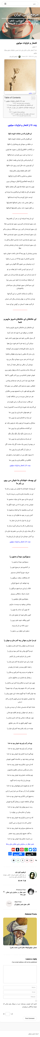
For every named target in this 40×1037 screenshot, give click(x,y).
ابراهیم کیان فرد (13, 57)
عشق (8, 50)
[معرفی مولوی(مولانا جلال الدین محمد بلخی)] (20, 931)
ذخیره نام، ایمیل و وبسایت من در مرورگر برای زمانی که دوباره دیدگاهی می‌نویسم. (20, 1005)
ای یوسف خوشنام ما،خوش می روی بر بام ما (22, 109)
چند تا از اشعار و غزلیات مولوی (15, 101)
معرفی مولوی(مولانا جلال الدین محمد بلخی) (23, 947)
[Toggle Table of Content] (32, 98)
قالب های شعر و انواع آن (22, 904)
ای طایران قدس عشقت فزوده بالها (23, 103)
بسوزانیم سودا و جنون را (19, 112)
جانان (28, 50)
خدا (20, 50)
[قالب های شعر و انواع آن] (9, 904)
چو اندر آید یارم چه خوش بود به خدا (24, 116)
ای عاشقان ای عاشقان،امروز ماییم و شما (21, 105)
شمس (16, 50)
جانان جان (24, 50)
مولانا (5, 50)
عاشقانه (13, 50)
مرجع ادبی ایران (26, 14)
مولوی (33, 47)
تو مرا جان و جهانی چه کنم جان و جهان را (24, 114)
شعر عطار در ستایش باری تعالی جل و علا (20, 844)
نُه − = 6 (8, 1014)
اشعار (32, 50)
